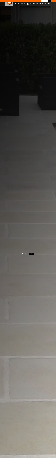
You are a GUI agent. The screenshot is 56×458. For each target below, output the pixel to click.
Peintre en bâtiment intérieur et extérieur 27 (28, 4)
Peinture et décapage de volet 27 (22, 3)
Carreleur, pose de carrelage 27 (43, 3)
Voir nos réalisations (24, 253)
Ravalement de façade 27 (16, 3)
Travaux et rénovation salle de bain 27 (33, 3)
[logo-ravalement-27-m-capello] (9, 4)
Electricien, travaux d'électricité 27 (49, 3)
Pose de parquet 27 (31, 3)
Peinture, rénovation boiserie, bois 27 (24, 3)
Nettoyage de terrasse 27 (40, 3)
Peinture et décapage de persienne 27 (19, 3)
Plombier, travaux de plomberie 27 (46, 3)
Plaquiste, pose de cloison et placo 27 (37, 4)
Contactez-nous (32, 253)
